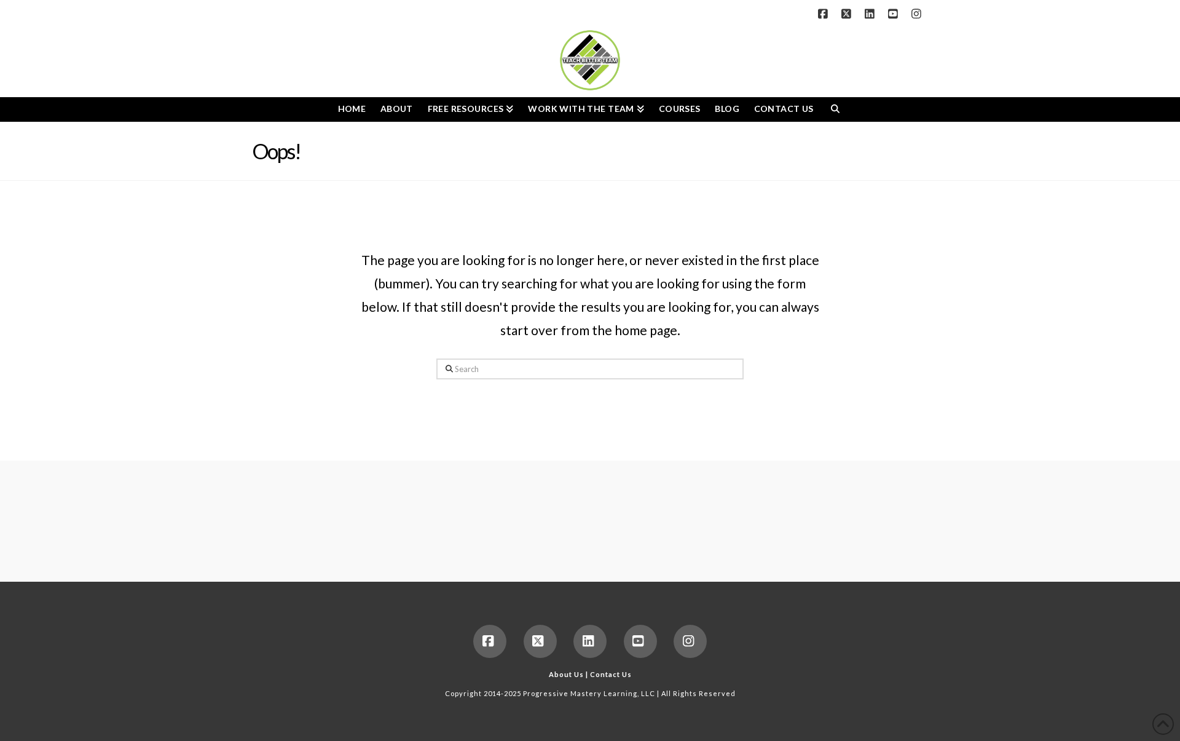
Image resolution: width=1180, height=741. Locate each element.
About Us (566, 674)
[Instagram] (918, 13)
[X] (848, 13)
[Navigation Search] (834, 109)
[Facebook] (825, 13)
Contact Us (611, 674)
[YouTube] (895, 13)
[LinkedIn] (871, 13)
